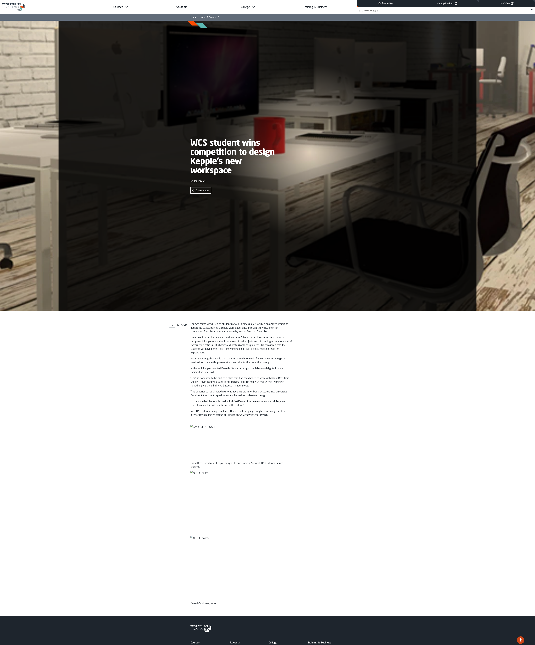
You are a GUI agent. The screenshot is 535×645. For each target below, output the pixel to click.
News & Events (208, 17)
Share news (202, 190)
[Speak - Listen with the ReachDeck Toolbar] (520, 640)
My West (505, 3)
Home (193, 17)
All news (182, 324)
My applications (445, 3)
